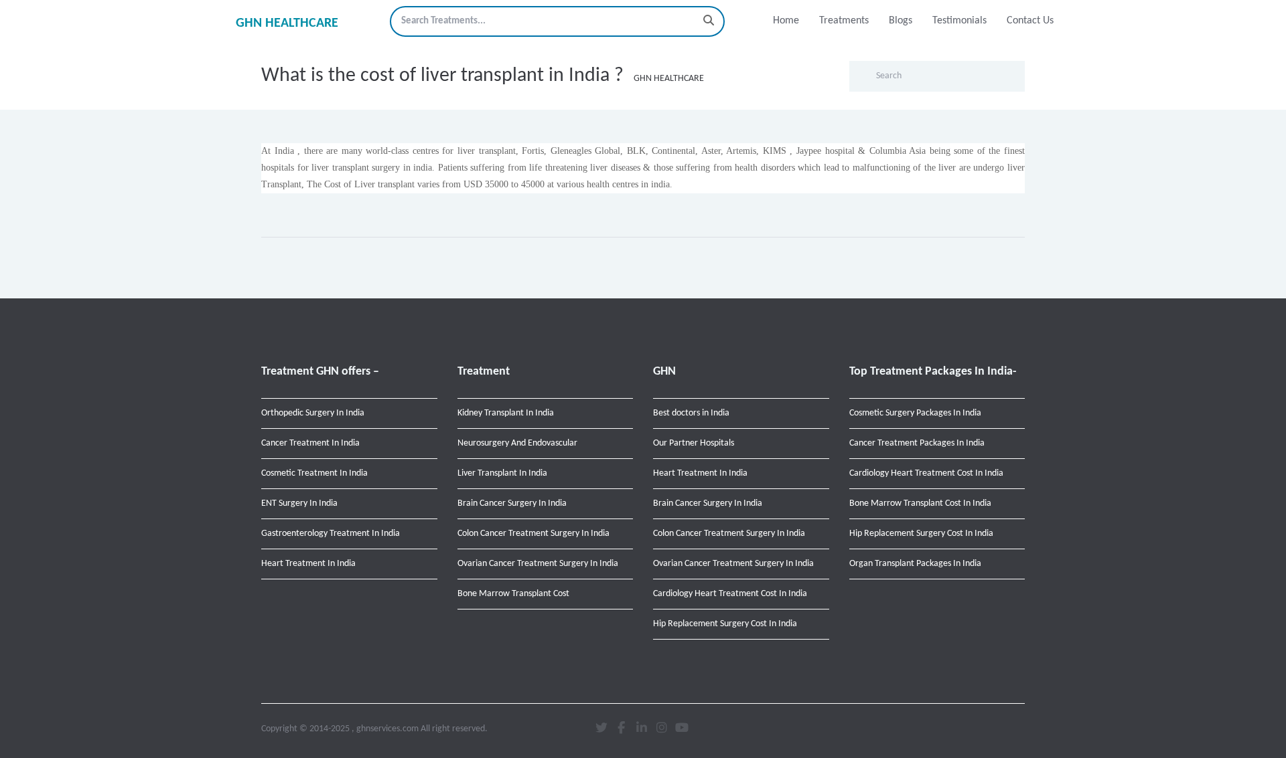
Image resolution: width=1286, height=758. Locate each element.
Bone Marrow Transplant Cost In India (920, 503)
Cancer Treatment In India (310, 443)
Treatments (844, 20)
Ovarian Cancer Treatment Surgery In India (537, 564)
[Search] (708, 21)
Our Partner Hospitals (693, 443)
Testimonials (959, 20)
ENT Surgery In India (299, 503)
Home (786, 20)
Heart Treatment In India (308, 564)
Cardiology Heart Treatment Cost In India (730, 594)
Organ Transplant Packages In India (915, 564)
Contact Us (1030, 20)
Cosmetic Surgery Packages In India (915, 413)
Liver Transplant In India (502, 473)
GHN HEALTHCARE (287, 23)
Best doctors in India (691, 413)
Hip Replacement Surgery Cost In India (725, 624)
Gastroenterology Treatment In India (330, 534)
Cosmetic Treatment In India (314, 473)
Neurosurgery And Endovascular (517, 443)
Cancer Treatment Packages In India (917, 443)
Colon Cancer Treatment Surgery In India (533, 534)
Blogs (900, 20)
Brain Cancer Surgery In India (512, 503)
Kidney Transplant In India (505, 413)
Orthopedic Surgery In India (312, 413)
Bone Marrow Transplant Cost (513, 594)
